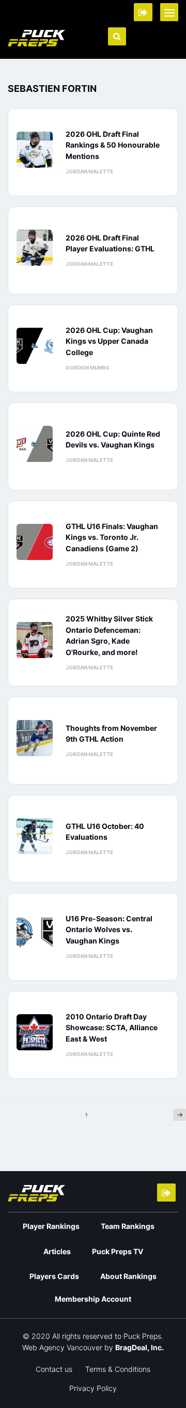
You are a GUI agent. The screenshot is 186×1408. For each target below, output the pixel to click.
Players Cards (54, 1276)
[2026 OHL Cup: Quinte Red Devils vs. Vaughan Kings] (37, 444)
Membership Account (93, 1298)
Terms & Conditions (117, 1369)
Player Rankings (51, 1226)
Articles (57, 1251)
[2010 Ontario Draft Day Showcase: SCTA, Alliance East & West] (37, 1032)
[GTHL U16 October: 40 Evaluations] (37, 836)
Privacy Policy (93, 1388)
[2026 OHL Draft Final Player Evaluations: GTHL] (37, 248)
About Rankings (128, 1276)
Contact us (54, 1369)
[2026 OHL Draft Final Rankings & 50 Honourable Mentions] (37, 150)
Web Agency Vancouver (62, 1347)
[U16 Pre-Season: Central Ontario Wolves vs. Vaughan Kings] (37, 934)
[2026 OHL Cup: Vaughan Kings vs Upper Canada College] (37, 346)
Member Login (143, 12)
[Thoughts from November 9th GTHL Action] (37, 738)
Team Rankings (127, 1226)
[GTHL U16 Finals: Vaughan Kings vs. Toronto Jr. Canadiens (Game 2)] (37, 542)
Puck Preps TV (117, 1251)
